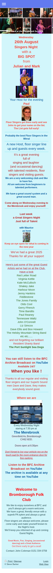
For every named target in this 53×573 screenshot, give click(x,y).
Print (10, 561)
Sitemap (17, 561)
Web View (43, 564)
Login (45, 561)
